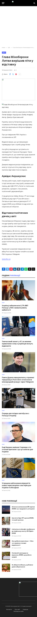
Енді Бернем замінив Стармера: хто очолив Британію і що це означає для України (17, 449)
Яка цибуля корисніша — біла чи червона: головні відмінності (22, 543)
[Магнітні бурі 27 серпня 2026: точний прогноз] (6, 521)
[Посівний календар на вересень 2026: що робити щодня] (6, 556)
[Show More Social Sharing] (19, 74)
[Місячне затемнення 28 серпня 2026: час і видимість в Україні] (6, 510)
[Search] (34, 3)
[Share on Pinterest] (16, 74)
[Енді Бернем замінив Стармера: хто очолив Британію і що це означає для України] (18, 432)
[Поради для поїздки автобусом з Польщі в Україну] (18, 398)
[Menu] (3, 3)
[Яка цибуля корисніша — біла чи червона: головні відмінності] (6, 544)
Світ (4, 52)
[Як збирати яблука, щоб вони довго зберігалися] (6, 568)
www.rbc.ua (6, 259)
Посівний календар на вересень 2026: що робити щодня (21, 555)
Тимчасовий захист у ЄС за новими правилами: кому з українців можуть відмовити (17, 344)
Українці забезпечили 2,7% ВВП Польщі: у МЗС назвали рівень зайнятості (15, 308)
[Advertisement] (18, 26)
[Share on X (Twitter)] (13, 74)
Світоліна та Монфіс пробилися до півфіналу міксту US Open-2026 (23, 531)
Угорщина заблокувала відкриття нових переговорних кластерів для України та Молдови (16, 485)
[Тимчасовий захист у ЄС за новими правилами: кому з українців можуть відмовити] (18, 326)
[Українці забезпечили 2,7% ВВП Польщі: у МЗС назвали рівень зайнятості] (18, 290)
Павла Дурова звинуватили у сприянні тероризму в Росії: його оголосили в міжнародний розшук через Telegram (18, 380)
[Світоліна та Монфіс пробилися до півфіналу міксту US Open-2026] (6, 532)
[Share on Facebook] (10, 74)
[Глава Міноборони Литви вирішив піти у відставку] (18, 89)
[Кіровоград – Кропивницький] (18, 3)
